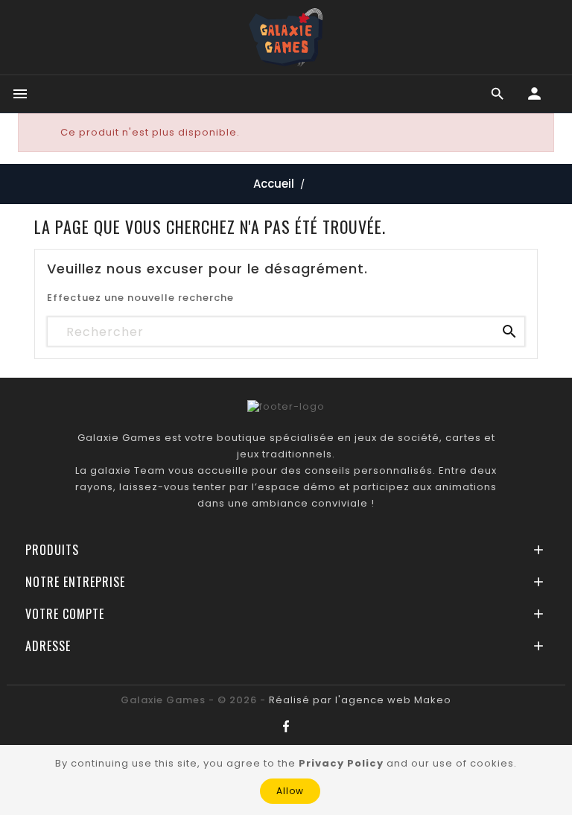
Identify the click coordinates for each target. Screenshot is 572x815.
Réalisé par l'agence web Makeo (360, 700)
